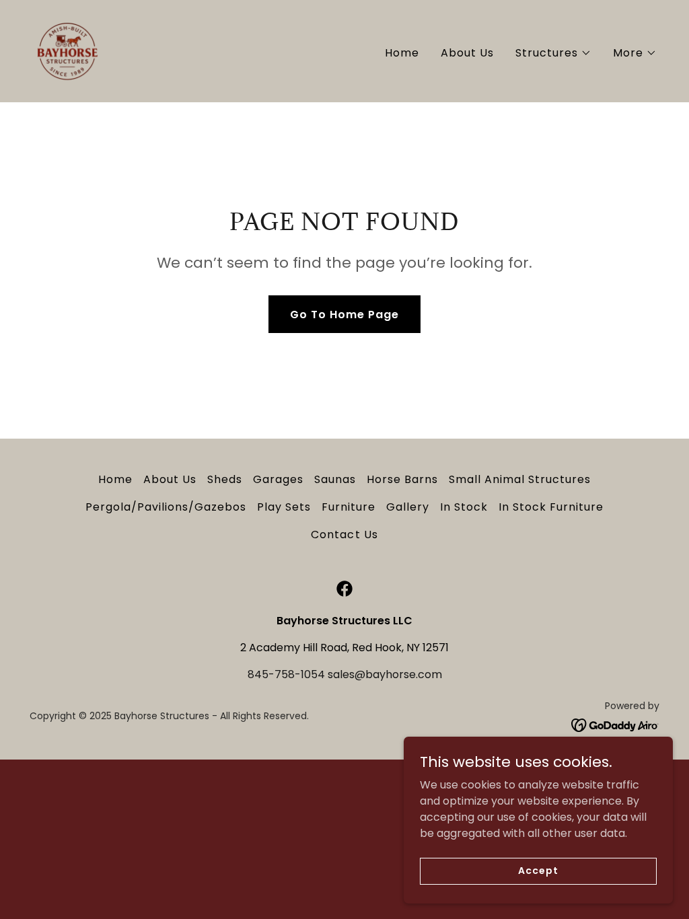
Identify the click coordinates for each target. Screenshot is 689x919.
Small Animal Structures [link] (520, 479)
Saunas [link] (335, 479)
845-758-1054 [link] (286, 674)
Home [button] (115, 479)
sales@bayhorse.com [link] (385, 674)
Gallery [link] (407, 507)
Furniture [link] (348, 507)
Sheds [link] (224, 479)
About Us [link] (467, 53)
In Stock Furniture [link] (551, 507)
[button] (553, 53)
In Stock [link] (464, 507)
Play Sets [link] (284, 507)
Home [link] (402, 53)
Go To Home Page (344, 314)
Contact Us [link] (344, 534)
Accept (538, 870)
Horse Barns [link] (402, 479)
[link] (67, 50)
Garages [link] (278, 479)
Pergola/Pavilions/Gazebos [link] (165, 507)
